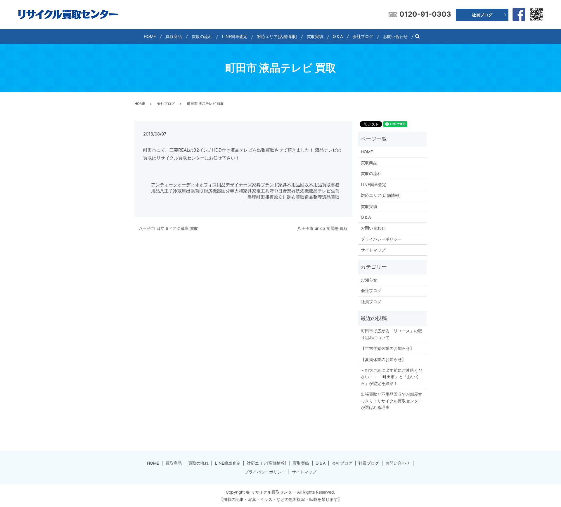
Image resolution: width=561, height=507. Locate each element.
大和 (238, 191)
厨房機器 (212, 191)
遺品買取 (331, 197)
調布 (291, 197)
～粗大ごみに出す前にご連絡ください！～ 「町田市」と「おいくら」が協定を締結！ (391, 377)
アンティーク (164, 184)
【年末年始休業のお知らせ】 (387, 348)
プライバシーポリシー (381, 239)
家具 (247, 191)
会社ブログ (363, 36)
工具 (265, 191)
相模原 (271, 197)
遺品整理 (313, 197)
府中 (273, 191)
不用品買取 (320, 184)
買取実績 (315, 36)
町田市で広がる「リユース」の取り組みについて (391, 334)
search (419, 36)
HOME (150, 36)
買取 (300, 197)
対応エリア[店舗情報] (277, 36)
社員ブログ (482, 14)
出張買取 (195, 191)
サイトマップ (373, 249)
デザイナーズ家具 (243, 184)
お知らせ (369, 279)
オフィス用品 (212, 184)
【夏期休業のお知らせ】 (383, 359)
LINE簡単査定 (234, 36)
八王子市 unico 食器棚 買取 (322, 228)
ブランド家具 (274, 184)
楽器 (291, 191)
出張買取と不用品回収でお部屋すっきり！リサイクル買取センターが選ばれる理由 (391, 401)
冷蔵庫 (179, 191)
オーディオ (188, 184)
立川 (282, 197)
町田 (260, 197)
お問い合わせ (395, 36)
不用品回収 (298, 184)
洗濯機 (302, 191)
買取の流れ (202, 36)
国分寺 (227, 191)
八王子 (166, 191)
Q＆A (338, 36)
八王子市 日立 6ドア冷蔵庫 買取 (168, 228)
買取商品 (173, 36)
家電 (256, 191)
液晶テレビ (320, 191)
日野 (282, 191)
